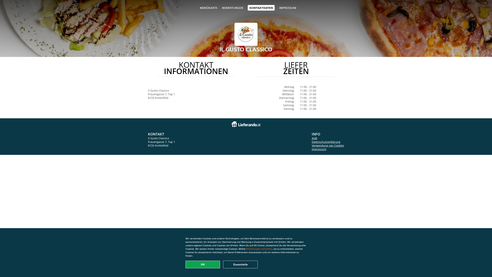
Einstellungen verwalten (259, 248)
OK (203, 264)
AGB (314, 138)
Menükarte (208, 8)
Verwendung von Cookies (328, 145)
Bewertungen (232, 8)
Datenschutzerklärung (326, 142)
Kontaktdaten (261, 8)
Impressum (287, 8)
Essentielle (240, 264)
